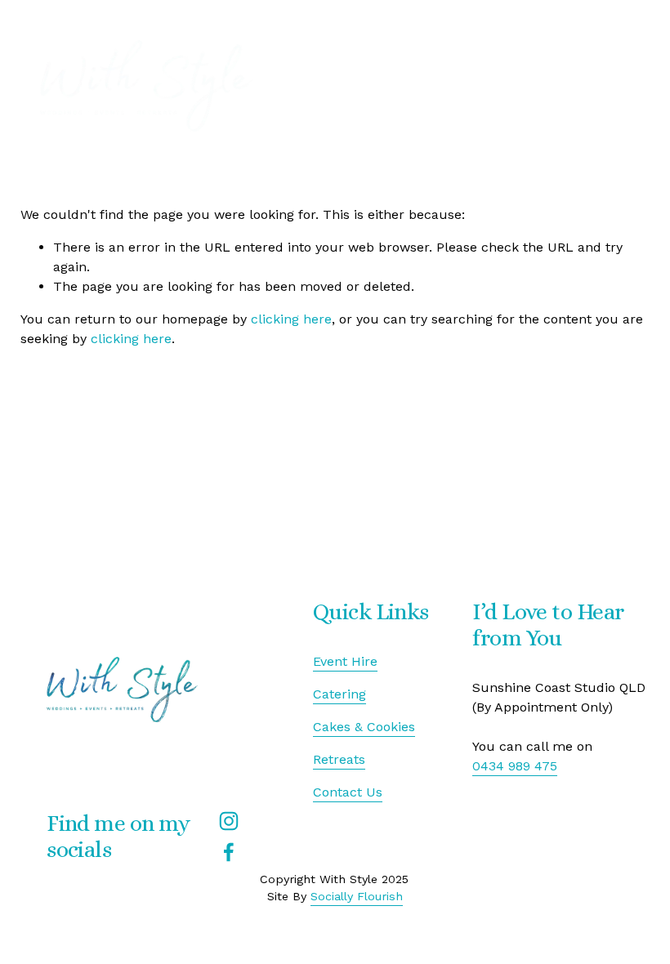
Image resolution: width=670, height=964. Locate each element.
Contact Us (347, 792)
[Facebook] (229, 852)
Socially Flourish (356, 896)
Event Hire (345, 661)
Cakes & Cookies (364, 726)
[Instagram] (229, 821)
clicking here (291, 319)
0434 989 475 (514, 766)
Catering (339, 694)
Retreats (339, 759)
